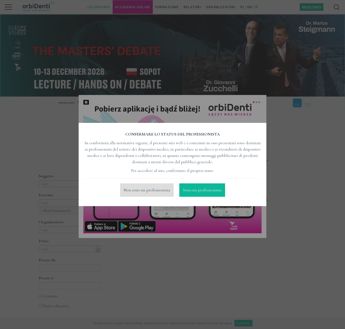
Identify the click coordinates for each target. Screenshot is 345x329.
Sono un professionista (202, 190)
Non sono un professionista (147, 190)
